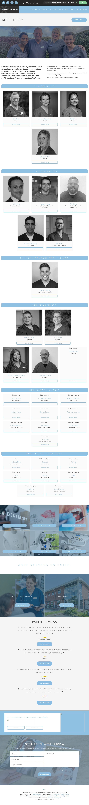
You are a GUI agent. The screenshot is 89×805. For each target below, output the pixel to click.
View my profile (16, 124)
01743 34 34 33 (31, 2)
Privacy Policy (41, 796)
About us (37, 9)
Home (32, 9)
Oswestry (50, 798)
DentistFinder (56, 794)
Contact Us (72, 9)
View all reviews (45, 644)
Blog (66, 9)
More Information (22, 605)
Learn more (16, 728)
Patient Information (82, 9)
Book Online (54, 9)
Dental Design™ (37, 794)
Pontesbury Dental (32, 796)
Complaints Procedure (52, 796)
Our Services (45, 9)
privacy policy (60, 777)
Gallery (61, 9)
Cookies (67, 794)
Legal (62, 794)
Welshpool (58, 798)
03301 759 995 (34, 728)
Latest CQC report (64, 796)
